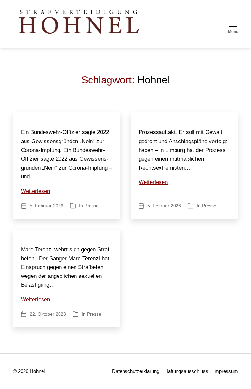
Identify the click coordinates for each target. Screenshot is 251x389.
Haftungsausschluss (186, 371)
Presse (91, 205)
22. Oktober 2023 (48, 314)
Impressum (225, 371)
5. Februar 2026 (46, 205)
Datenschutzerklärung (135, 371)
